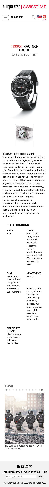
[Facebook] (18, 466)
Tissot (9, 386)
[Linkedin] (26, 466)
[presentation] (6, 389)
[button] (9, 390)
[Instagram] (22, 466)
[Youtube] (30, 466)
